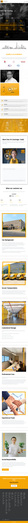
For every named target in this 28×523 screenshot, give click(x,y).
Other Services (9, 510)
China (15, 497)
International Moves (10, 495)
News (24, 496)
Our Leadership (3, 500)
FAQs (21, 501)
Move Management (9, 503)
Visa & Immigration (7, 500)
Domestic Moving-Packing (10, 499)
